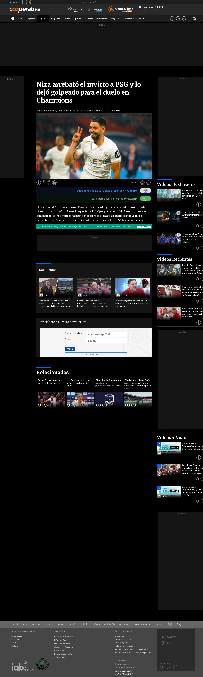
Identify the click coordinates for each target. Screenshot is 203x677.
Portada (15, 624)
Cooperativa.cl (122, 660)
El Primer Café (60, 640)
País (20, 19)
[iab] (23, 673)
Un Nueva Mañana (62, 643)
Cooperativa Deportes (63, 647)
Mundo (67, 19)
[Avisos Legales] (172, 21)
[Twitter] (26, 2)
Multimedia (101, 19)
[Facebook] (22, 2)
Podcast (89, 19)
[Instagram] (30, 2)
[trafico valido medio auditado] (42, 669)
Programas (116, 19)
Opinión (78, 19)
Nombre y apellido (73, 333)
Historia (14, 646)
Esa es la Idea (59, 650)
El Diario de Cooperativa (64, 636)
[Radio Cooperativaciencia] (95, 9)
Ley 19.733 (16, 642)
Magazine (30, 19)
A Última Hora (60, 657)
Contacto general (122, 642)
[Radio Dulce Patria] (74, 10)
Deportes (43, 19)
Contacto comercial (123, 639)
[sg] (184, 21)
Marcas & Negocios (134, 19)
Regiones (55, 19)
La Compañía (16, 636)
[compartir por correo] (142, 182)
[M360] (178, 21)
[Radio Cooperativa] (120, 9)
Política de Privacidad (96, 354)
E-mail (68, 339)
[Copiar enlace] (148, 182)
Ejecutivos (15, 639)
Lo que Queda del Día (63, 654)
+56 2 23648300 (124, 674)
